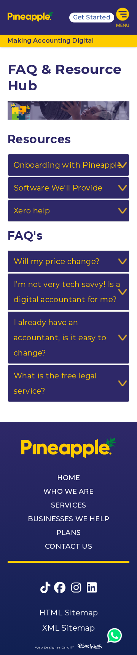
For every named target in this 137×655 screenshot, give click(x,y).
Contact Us (68, 546)
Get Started (91, 17)
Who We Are (68, 491)
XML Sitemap (68, 628)
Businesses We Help (68, 519)
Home (68, 478)
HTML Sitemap (68, 612)
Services (68, 505)
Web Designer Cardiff (54, 647)
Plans (68, 532)
